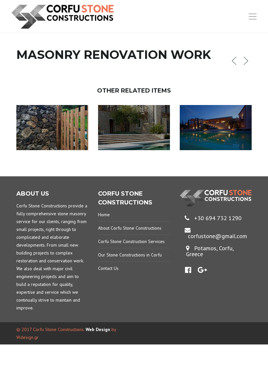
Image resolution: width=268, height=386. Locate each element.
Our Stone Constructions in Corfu (130, 255)
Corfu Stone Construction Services (131, 241)
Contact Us (108, 268)
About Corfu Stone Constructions (129, 228)
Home (104, 215)
